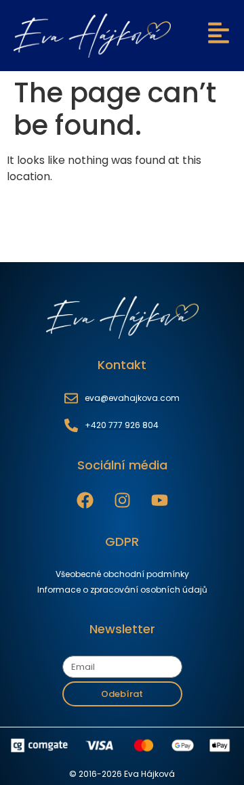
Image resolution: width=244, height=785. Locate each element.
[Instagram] (122, 500)
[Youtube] (159, 500)
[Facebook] (85, 500)
